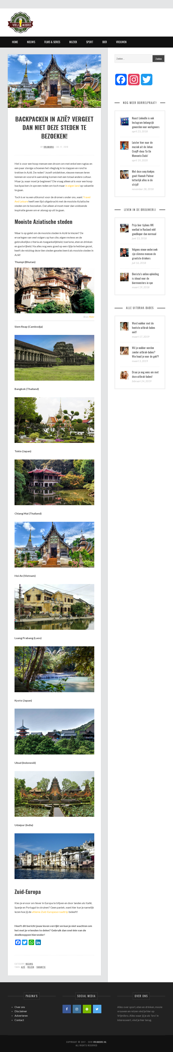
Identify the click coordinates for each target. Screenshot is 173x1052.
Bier (104, 42)
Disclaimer (21, 1011)
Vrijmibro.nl (100, 1041)
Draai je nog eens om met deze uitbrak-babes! (145, 374)
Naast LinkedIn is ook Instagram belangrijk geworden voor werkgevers (145, 122)
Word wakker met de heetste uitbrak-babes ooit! (143, 327)
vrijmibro (49, 146)
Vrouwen (121, 42)
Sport (89, 42)
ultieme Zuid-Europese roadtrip (50, 911)
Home (15, 42)
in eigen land (72, 185)
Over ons (20, 1007)
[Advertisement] (103, 19)
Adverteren (21, 1015)
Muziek (73, 42)
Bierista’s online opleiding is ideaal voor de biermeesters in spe (145, 278)
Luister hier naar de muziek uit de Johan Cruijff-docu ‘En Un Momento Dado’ (142, 149)
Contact (19, 1020)
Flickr (91, 316)
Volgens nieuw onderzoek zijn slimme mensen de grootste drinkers (144, 253)
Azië (23, 967)
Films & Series (52, 42)
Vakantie (41, 967)
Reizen (31, 967)
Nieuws (31, 42)
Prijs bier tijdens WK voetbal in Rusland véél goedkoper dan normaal (144, 229)
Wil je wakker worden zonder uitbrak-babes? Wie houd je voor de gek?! (145, 352)
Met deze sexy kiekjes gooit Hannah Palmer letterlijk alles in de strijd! (143, 178)
